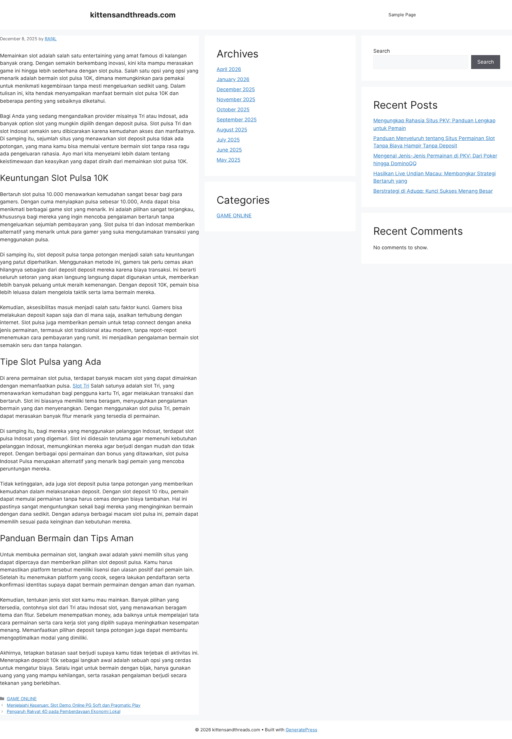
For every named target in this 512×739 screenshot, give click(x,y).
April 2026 (229, 69)
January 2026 (233, 79)
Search (381, 51)
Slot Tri (81, 386)
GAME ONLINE (22, 698)
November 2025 (236, 99)
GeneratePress (301, 729)
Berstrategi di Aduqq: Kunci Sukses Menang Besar (433, 191)
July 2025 (228, 140)
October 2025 (233, 110)
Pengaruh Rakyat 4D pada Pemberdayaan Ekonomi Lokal (63, 711)
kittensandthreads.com (133, 14)
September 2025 (237, 120)
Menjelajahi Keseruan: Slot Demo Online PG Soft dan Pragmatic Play (73, 705)
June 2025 (229, 150)
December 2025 (236, 89)
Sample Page (402, 14)
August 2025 (232, 130)
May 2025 (228, 160)
